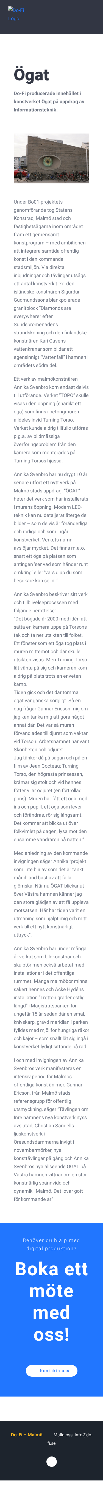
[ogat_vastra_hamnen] (51, 136)
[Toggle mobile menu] (92, 18)
